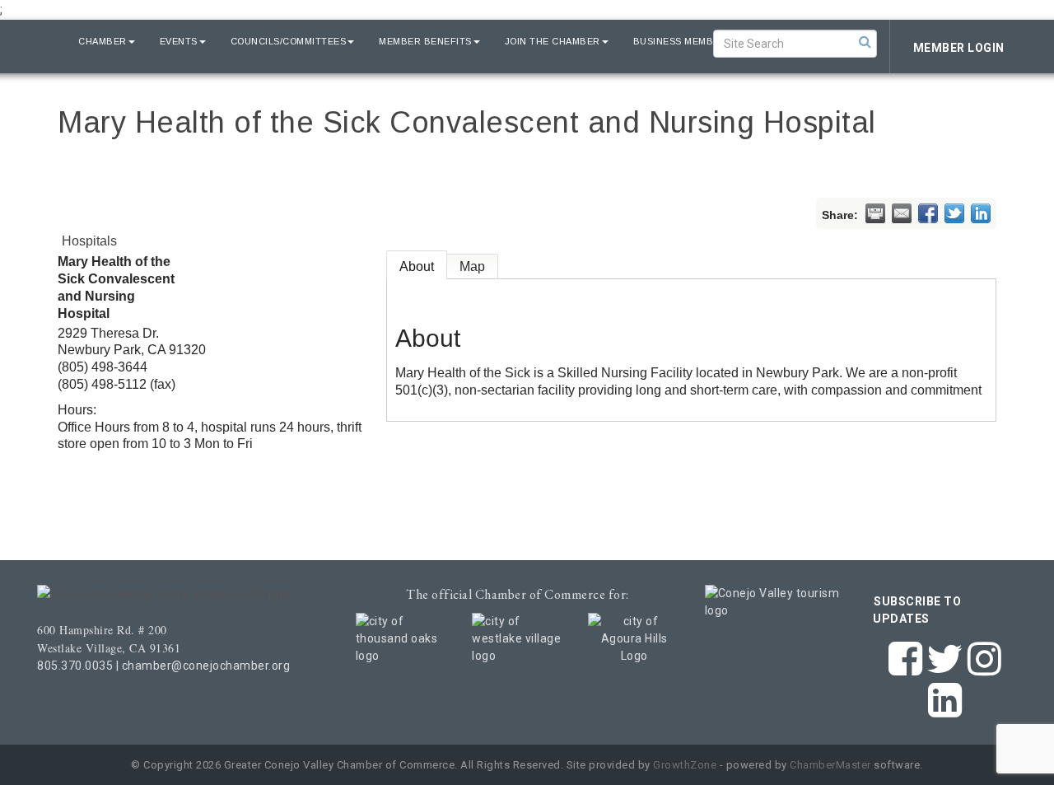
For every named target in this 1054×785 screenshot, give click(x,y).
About (416, 266)
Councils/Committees (289, 41)
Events (179, 41)
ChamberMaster (830, 765)
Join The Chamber (552, 41)
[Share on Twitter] (954, 213)
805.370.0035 (75, 665)
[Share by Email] (902, 213)
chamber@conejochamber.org (206, 665)
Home (40, 41)
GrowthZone (684, 765)
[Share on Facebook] (928, 213)
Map (472, 266)
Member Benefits (425, 41)
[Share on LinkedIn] (981, 213)
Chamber (102, 41)
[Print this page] (875, 213)
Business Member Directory (709, 41)
